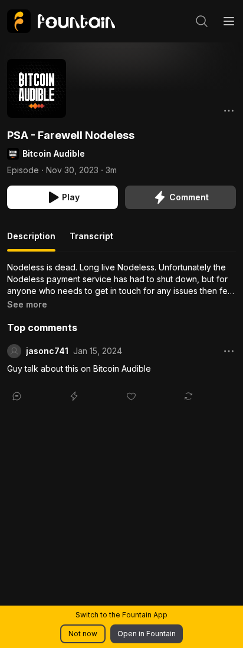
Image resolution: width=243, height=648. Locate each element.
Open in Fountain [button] (146, 633)
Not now (82, 633)
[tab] (31, 241)
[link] (61, 21)
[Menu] (229, 21)
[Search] (202, 21)
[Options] (229, 111)
